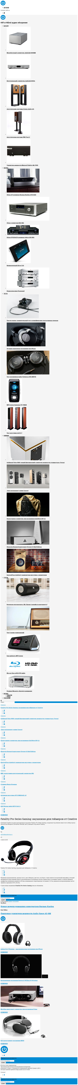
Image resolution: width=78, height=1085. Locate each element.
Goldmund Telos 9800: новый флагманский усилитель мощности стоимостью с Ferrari (29, 718)
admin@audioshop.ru (6, 834)
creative (10, 901)
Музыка (6, 693)
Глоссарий (7, 698)
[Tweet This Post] (40, 710)
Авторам (6, 7)
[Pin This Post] (40, 712)
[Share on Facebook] (40, 870)
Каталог (6, 26)
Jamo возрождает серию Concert (11, 729)
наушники (16, 901)
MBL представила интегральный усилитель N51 (17, 773)
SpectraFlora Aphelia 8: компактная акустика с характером (21, 762)
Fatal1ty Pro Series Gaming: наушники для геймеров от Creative (22, 707)
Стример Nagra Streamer (9, 784)
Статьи (6, 577)
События (9, 695)
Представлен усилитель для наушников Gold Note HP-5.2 (20, 740)
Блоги (8, 696)
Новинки (6, 435)
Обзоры (6, 168)
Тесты (5, 293)
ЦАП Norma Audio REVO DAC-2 (10, 806)
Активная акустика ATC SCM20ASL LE (13, 795)
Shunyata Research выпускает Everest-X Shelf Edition (18, 751)
